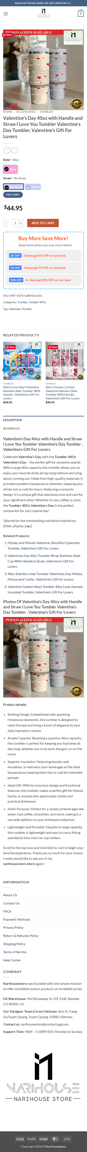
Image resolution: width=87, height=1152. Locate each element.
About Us (10, 895)
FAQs (7, 911)
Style (7, 160)
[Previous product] (14, 150)
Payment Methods (16, 919)
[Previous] (3, 378)
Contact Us (11, 903)
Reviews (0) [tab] (11, 428)
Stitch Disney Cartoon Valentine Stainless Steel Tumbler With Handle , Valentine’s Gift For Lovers (63, 392)
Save (9, 34)
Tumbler (46, 111)
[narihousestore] (43, 13)
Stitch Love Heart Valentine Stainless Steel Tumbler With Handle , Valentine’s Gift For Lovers (21, 392)
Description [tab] (12, 420)
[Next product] (7, 150)
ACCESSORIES (25, 111)
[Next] (83, 378)
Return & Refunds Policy (20, 936)
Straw (7, 178)
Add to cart (43, 223)
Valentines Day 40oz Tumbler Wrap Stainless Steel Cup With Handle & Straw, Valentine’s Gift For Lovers (44, 561)
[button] (5, 13)
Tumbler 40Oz (37, 302)
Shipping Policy (14, 944)
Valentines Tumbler (20, 309)
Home (7, 111)
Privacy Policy (13, 927)
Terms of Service (14, 952)
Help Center (12, 960)
